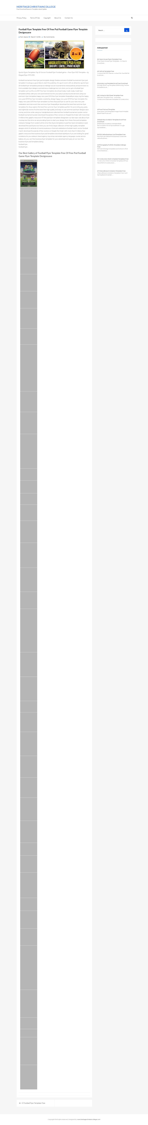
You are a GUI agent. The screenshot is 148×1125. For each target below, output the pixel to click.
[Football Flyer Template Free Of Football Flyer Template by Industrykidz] (28, 968)
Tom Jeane (24, 37)
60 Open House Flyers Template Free (109, 59)
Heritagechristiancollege (36, 7)
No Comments (49, 37)
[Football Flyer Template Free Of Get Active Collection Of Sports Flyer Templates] (28, 555)
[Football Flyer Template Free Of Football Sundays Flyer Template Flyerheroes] (28, 486)
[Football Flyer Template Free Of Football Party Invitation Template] (28, 788)
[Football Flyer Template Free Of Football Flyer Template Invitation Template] (28, 580)
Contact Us (69, 18)
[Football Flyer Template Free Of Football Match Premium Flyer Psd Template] (28, 937)
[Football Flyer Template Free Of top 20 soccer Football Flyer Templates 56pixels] (28, 401)
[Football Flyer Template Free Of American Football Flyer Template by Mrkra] (28, 451)
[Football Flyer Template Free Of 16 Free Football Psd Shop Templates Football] (28, 173)
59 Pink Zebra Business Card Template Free (111, 134)
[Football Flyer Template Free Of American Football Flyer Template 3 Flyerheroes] (28, 513)
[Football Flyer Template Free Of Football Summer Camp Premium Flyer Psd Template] (28, 299)
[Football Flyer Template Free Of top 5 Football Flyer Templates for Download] (28, 282)
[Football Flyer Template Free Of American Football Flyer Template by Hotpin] (28, 368)
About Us (57, 18)
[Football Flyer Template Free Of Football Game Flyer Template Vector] (28, 600)
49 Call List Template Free (105, 71)
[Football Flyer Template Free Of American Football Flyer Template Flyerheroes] (28, 266)
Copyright (47, 18)
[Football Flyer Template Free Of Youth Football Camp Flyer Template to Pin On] (28, 1023)
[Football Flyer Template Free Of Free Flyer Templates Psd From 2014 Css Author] (28, 1004)
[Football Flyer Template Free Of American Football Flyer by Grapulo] (28, 1051)
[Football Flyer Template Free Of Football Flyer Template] (28, 766)
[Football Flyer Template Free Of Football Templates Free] (28, 532)
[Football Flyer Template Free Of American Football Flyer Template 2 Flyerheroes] (28, 904)
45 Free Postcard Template (106, 109)
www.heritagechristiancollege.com (88, 1119)
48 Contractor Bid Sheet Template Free (110, 95)
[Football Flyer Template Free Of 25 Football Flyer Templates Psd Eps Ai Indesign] (28, 664)
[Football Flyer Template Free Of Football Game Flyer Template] (28, 630)
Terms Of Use (35, 18)
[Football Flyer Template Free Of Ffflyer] (28, 744)
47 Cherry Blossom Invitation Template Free (111, 171)
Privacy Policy (21, 18)
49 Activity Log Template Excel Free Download (112, 83)
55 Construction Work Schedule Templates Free (112, 159)
